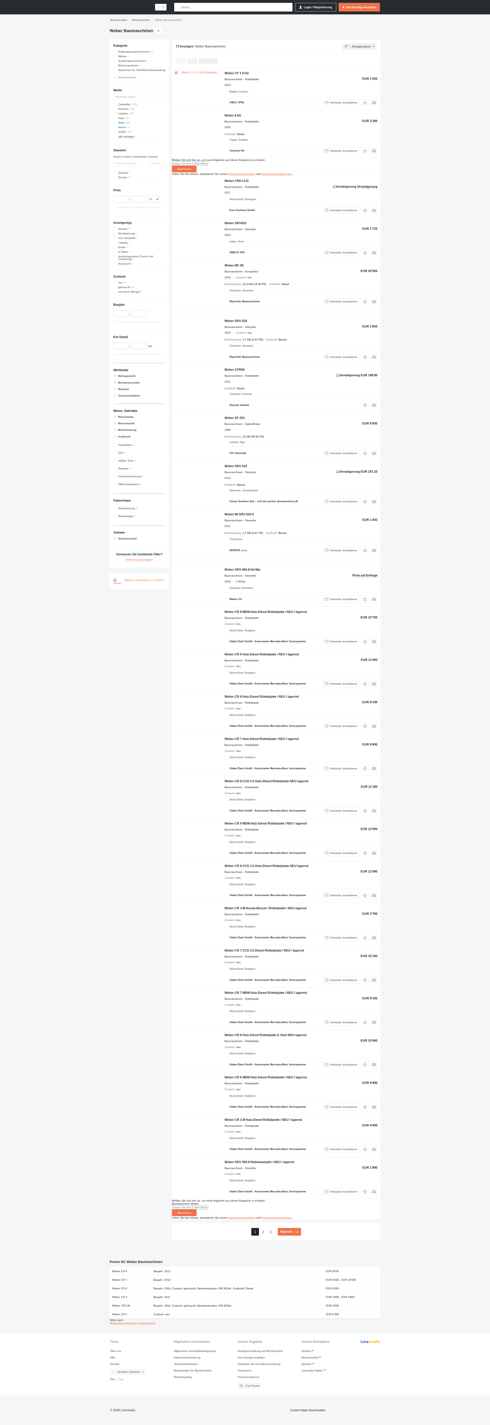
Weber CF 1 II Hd (237, 73)
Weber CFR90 (235, 369)
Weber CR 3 (119, 1297)
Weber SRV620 (235, 223)
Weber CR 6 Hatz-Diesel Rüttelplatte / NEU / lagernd (262, 696)
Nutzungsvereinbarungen (276, 173)
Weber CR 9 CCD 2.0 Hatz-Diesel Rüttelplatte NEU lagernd (266, 866)
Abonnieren (184, 168)
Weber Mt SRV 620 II (239, 514)
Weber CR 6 (119, 1271)
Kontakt (114, 1364)
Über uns (115, 1350)
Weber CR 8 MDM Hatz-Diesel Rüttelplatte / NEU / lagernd (266, 612)
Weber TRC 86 (121, 1305)
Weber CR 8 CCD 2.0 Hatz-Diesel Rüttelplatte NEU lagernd (266, 781)
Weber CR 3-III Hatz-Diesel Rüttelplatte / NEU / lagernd (263, 1119)
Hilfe (112, 1357)
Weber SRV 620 (236, 321)
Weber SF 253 (235, 418)
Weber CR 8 (119, 1288)
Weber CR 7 (119, 1279)
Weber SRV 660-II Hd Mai (242, 569)
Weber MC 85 (234, 265)
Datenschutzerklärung (187, 1357)
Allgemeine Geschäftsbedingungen (195, 1350)
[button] (364, 102)
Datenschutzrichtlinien (242, 173)
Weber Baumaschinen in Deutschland (132, 1323)
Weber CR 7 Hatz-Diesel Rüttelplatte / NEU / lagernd (262, 739)
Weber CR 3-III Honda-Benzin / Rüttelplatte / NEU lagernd (265, 908)
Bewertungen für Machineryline (193, 1370)
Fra (121, 1379)
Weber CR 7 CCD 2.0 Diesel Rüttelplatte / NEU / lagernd (264, 950)
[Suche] (178, 7)
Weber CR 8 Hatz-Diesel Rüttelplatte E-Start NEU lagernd (265, 1035)
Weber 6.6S (233, 115)
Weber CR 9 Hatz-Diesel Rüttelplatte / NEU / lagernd (262, 654)
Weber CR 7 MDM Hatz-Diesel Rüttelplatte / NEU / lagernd (266, 992)
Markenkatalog (183, 1377)
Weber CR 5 (119, 1314)
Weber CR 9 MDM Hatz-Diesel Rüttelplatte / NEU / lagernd (266, 823)
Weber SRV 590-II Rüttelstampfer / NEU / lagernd (259, 1162)
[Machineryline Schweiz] (130, 7)
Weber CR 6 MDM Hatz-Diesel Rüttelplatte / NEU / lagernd (266, 1077)
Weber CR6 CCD (237, 181)
